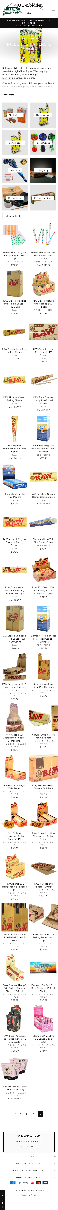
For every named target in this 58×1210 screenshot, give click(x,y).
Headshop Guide (28, 1163)
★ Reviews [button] (3, 1200)
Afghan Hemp (29, 74)
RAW (17, 74)
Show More (8, 94)
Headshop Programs (28, 1170)
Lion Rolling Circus (12, 77)
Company (28, 1157)
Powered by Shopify (29, 1195)
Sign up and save (28, 1177)
